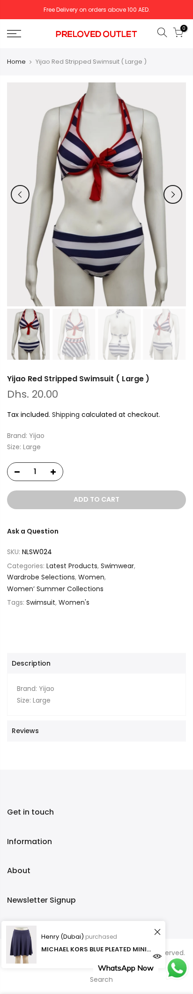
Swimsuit (40, 602)
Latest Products (71, 566)
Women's (74, 602)
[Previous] (20, 194)
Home (16, 62)
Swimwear (117, 566)
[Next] (172, 194)
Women (91, 577)
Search (101, 979)
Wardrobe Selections (41, 577)
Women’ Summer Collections (55, 588)
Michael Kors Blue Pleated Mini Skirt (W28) (96, 949)
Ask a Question (33, 531)
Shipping (66, 414)
